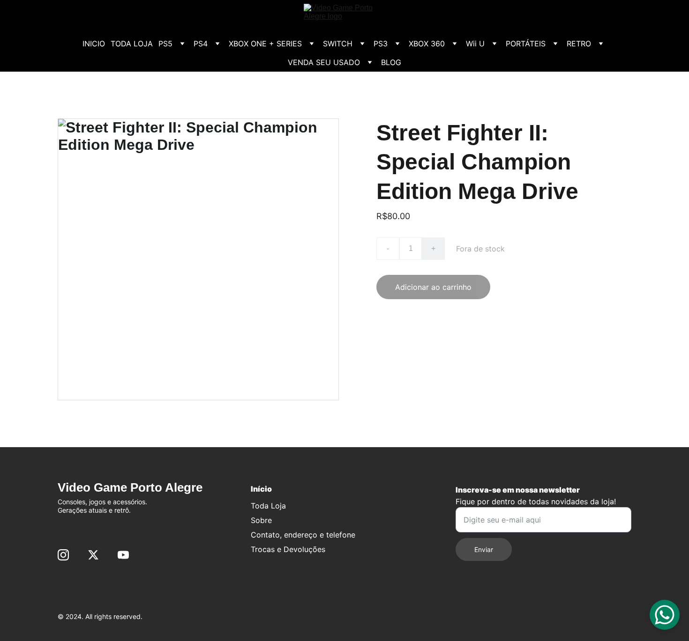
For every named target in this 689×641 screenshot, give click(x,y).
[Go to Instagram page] (63, 554)
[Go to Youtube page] (123, 554)
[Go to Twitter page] (93, 554)
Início (261, 489)
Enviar (483, 549)
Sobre (261, 520)
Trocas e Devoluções (288, 549)
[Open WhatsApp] (665, 615)
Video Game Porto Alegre (130, 487)
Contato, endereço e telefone (303, 534)
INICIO (93, 43)
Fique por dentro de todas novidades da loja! (536, 501)
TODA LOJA (132, 43)
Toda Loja (268, 505)
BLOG (391, 62)
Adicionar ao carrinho (433, 287)
